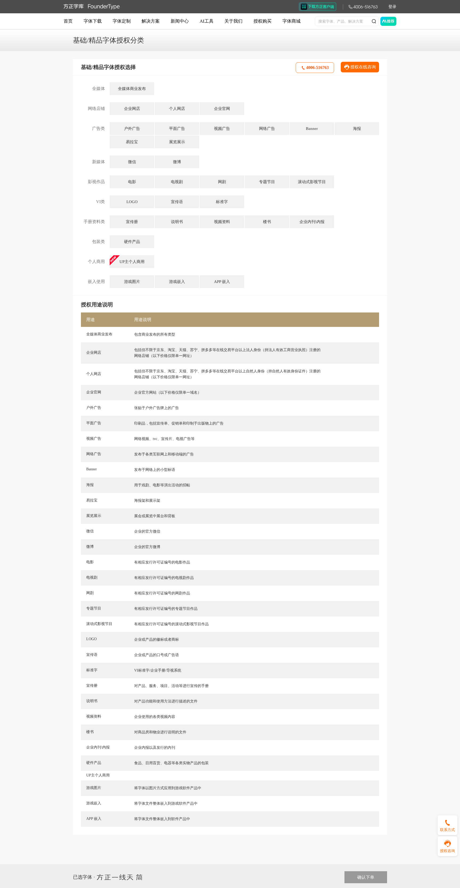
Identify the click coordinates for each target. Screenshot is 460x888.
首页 (68, 21)
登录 (392, 7)
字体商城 (291, 21)
